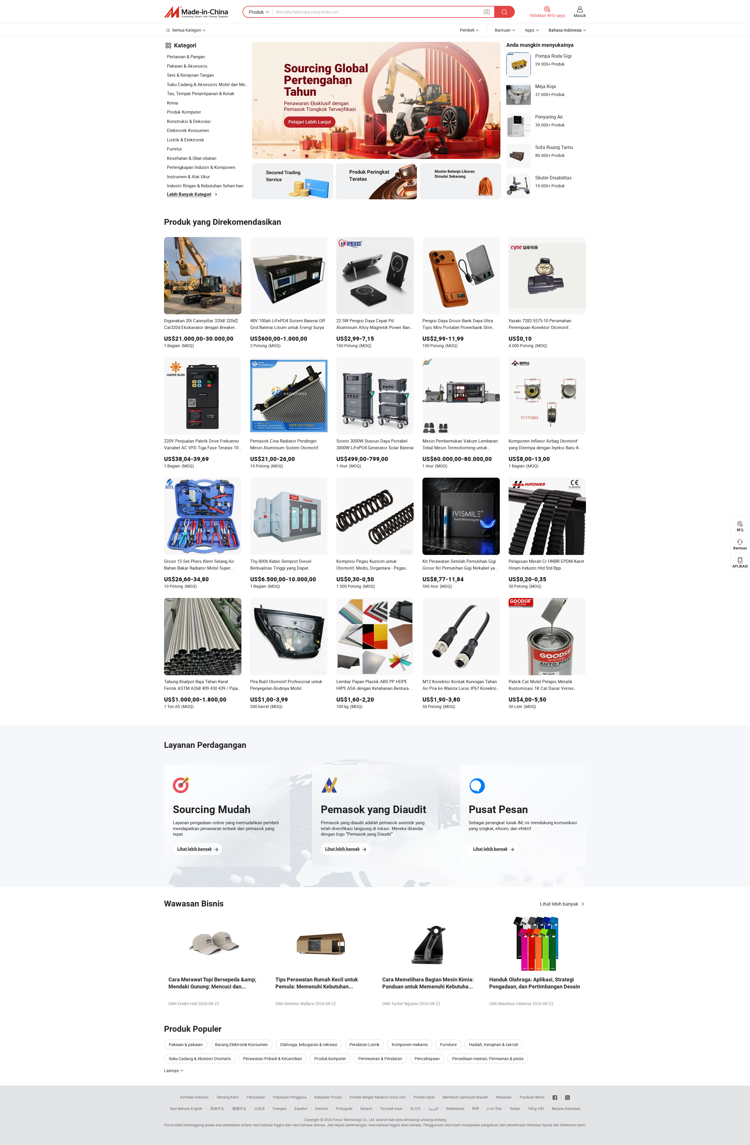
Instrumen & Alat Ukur (188, 176)
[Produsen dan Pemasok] (196, 12)
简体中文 (217, 1108)
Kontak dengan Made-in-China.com (378, 1097)
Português (344, 1108)
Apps (529, 30)
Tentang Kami (228, 1097)
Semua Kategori (186, 30)
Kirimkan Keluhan (194, 1097)
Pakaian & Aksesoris (187, 66)
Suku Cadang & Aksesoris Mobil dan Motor (208, 84)
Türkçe (514, 1108)
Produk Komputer (184, 112)
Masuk (580, 15)
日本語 (259, 1108)
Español (300, 1108)
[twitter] (567, 1097)
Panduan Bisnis (532, 1097)
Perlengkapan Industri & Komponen (201, 167)
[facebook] (555, 1097)
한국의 (415, 1108)
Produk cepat (424, 1097)
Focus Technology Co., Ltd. (354, 1119)
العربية (433, 1108)
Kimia (172, 103)
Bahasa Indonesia (566, 1108)
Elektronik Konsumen (188, 130)
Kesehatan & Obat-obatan (191, 158)
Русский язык (391, 1108)
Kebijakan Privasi (328, 1097)
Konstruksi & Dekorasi (189, 121)
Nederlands (455, 1108)
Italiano (366, 1108)
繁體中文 (239, 1108)
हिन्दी (475, 1108)
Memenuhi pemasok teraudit (465, 1097)
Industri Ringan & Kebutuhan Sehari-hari (205, 185)
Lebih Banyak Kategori (189, 194)
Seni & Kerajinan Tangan (190, 75)
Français (280, 1108)
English (196, 1108)
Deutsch (321, 1108)
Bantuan (503, 30)
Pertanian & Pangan (186, 56)
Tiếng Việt (536, 1108)
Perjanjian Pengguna (289, 1097)
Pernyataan (256, 1097)
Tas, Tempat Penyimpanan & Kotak (200, 93)
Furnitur (174, 149)
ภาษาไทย (494, 1108)
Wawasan (504, 1097)
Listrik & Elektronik (185, 140)
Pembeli (467, 30)
